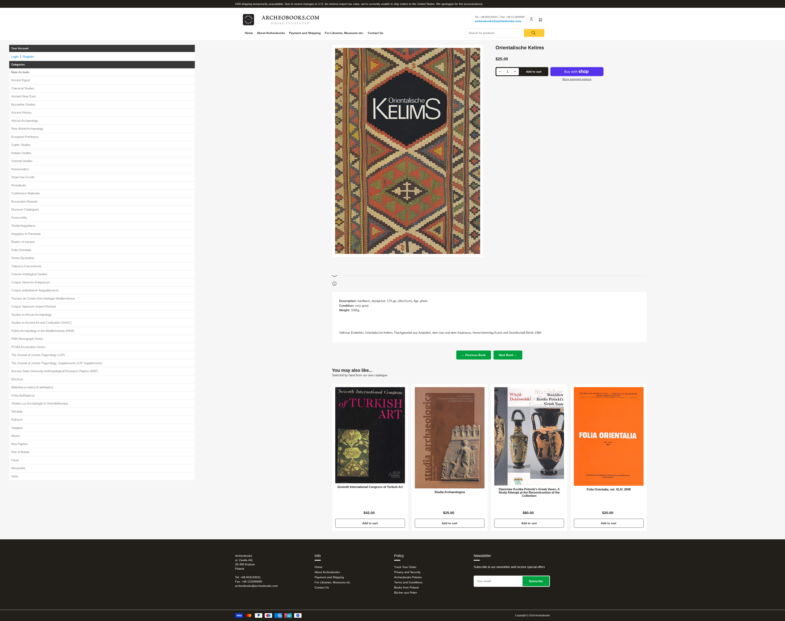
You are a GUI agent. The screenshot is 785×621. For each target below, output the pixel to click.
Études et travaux (23, 242)
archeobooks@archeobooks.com (498, 21)
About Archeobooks (271, 33)
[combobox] (505, 32)
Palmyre (16, 420)
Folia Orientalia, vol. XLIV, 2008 (609, 489)
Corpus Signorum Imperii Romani (33, 306)
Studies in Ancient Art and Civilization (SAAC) (41, 323)
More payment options (576, 79)
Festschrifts (19, 217)
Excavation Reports (24, 201)
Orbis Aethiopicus (23, 395)
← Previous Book (474, 355)
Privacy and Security (407, 572)
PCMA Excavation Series (28, 347)
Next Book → (508, 355)
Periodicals (18, 185)
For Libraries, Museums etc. (344, 33)
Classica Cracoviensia (26, 266)
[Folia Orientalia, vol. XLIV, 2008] (609, 436)
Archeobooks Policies (408, 577)
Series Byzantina (22, 258)
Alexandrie (18, 468)
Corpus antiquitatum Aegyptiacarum (35, 290)
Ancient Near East (23, 96)
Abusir (15, 436)
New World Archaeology (27, 129)
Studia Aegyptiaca (23, 226)
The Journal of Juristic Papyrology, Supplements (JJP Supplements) (56, 363)
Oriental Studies (22, 161)
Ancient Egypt (20, 80)
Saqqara (16, 427)
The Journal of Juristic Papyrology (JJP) (38, 355)
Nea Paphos (19, 444)
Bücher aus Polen (405, 592)
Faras (15, 460)
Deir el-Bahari (20, 452)
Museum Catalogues (25, 209)
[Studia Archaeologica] (449, 438)
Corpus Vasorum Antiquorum (30, 282)
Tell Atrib (16, 411)
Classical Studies (22, 88)
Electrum (17, 379)
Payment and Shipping (305, 33)
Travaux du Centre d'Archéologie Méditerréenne (43, 298)
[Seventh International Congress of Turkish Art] (370, 435)
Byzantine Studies (23, 104)
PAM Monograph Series (27, 339)
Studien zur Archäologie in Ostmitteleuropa (39, 403)
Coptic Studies (21, 145)
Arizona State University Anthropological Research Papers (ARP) (54, 371)
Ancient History (21, 112)
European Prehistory (25, 137)
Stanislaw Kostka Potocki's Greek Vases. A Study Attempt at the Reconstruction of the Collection (529, 492)
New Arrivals (20, 72)
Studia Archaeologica (449, 492)
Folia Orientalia (21, 250)
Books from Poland (406, 587)
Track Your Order (405, 567)
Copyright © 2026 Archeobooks (532, 615)
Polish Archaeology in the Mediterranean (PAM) (42, 330)
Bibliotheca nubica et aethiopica (32, 387)
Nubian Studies (21, 153)
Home (249, 33)
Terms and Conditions (408, 582)
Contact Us (375, 33)
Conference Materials (25, 193)
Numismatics (20, 169)
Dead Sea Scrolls (23, 177)
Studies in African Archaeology (31, 314)
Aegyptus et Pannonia (25, 234)
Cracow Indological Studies (29, 274)
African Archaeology (24, 120)
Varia (14, 476)
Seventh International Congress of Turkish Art (370, 487)
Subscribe (536, 581)
